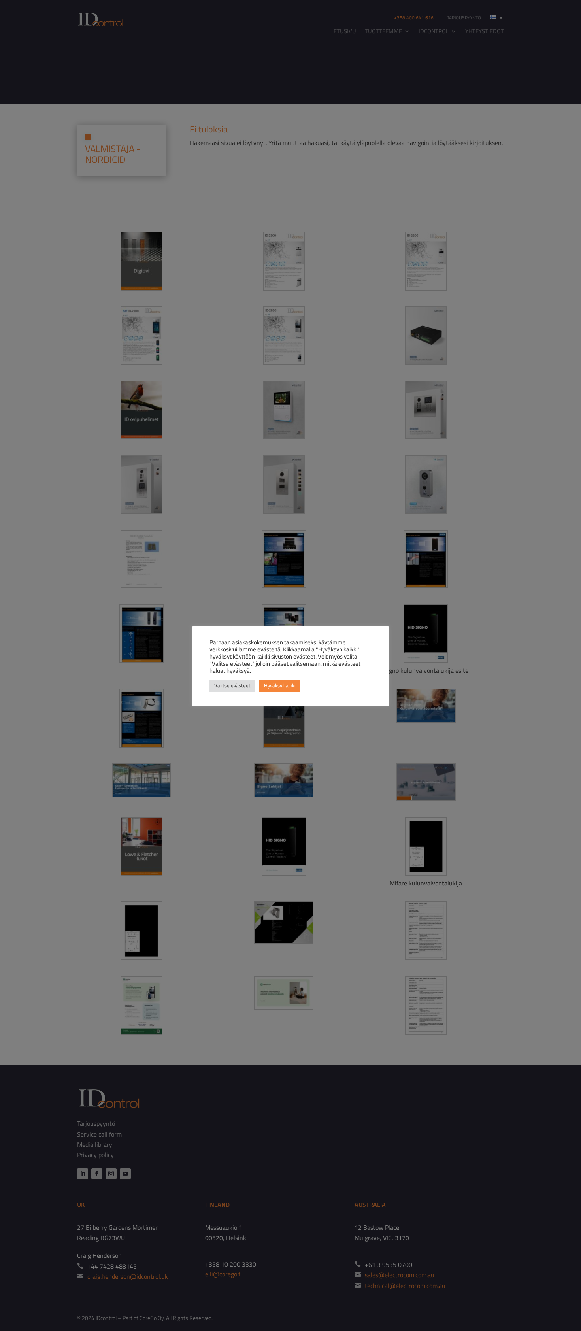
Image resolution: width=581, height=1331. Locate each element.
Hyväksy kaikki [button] (280, 685)
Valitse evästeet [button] (232, 685)
